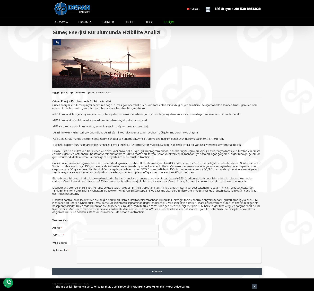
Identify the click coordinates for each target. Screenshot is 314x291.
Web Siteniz (59, 242)
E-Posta (57, 235)
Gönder (157, 271)
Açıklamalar (60, 250)
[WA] (8, 283)
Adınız (56, 227)
